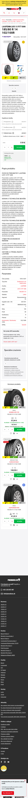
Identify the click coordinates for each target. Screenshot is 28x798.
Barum (2, 663)
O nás (2, 753)
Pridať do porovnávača (14, 433)
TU (21, 4)
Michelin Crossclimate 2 (7, 636)
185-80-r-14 (19, 21)
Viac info (14, 91)
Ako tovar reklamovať (6, 741)
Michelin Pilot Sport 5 (6, 653)
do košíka (19, 147)
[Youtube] (8, 762)
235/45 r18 (3, 616)
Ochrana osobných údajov (7, 736)
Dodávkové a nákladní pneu (21, 282)
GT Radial (3, 670)
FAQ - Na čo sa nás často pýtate (9, 729)
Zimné (2, 694)
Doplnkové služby (5, 724)
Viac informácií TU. (8, 793)
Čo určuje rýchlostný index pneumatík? (11, 710)
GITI (2, 667)
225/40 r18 (3, 611)
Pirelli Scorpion (5, 648)
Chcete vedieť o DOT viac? (10, 341)
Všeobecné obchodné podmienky (9, 731)
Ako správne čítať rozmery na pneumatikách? (12, 705)
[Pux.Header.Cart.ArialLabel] (14, 13)
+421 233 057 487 (8, 589)
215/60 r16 (3, 619)
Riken (2, 682)
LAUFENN (4, 21)
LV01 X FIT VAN (11, 21)
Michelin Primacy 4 (6, 650)
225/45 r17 (3, 607)
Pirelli (2, 684)
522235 (24, 325)
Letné (24, 294)
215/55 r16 (3, 623)
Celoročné (3, 697)
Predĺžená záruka (8, 127)
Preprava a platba (5, 734)
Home (3, 19)
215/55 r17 (3, 614)
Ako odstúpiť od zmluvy (7, 739)
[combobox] (14, 136)
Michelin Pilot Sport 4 (6, 645)
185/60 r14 (3, 621)
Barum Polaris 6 (5, 638)
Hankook (3, 672)
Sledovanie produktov (17, 433)
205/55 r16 (3, 604)
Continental (4, 665)
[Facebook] (1, 762)
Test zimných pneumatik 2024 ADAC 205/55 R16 (13, 716)
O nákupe (3, 727)
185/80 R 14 (22, 291)
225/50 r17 (3, 626)
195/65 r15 (3, 609)
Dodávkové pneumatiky (18, 19)
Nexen (2, 679)
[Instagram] (5, 762)
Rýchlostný (13, 320)
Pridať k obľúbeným (11, 433)
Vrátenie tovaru (8, 133)
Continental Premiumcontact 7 (9, 641)
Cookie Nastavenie (6, 743)
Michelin (3, 677)
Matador (3, 675)
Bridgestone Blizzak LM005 (8, 655)
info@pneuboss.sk (9, 593)
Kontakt (3, 751)
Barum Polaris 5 (5, 633)
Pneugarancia (7, 121)
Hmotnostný (5, 320)
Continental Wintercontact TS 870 (9, 643)
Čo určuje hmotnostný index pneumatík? (11, 708)
